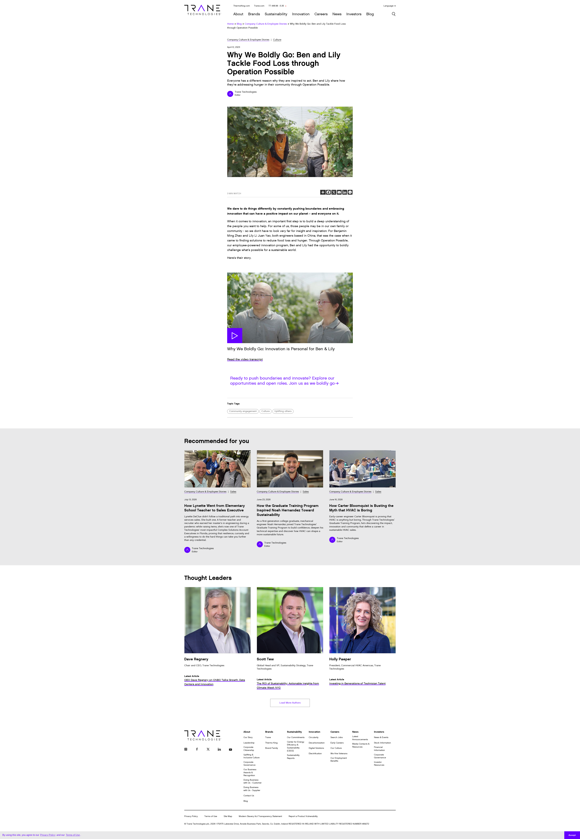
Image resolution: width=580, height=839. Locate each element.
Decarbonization (317, 742)
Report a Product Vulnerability (303, 816)
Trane (268, 737)
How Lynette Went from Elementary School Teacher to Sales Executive (214, 508)
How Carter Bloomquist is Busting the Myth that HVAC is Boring (361, 508)
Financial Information (379, 749)
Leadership (249, 742)
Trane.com (259, 5)
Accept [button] (572, 835)
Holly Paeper (340, 659)
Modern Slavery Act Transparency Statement (260, 816)
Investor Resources (379, 764)
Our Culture (336, 748)
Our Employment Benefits (338, 759)
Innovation (301, 14)
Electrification (315, 753)
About (238, 14)
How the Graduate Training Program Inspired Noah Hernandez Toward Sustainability (288, 510)
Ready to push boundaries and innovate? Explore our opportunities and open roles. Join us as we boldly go (282, 380)
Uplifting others (283, 411)
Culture (277, 39)
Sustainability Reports (293, 757)
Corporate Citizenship (248, 749)
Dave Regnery (196, 659)
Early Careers (337, 742)
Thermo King (271, 742)
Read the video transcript (245, 359)
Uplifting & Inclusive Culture (251, 756)
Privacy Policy (191, 816)
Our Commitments (295, 737)
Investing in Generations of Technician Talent (357, 683)
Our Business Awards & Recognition (249, 772)
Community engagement (243, 411)
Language (388, 6)
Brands (254, 14)
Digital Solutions (316, 748)
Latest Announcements (360, 738)
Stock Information (382, 742)
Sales (233, 491)
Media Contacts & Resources (360, 745)
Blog (370, 14)
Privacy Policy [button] (47, 835)
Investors (353, 14)
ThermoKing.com (241, 5)
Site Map (228, 816)
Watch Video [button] (234, 335)
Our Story (248, 737)
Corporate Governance (249, 764)
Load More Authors (290, 702)
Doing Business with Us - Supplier (251, 789)
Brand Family (271, 748)
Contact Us (248, 795)
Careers (321, 14)
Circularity (313, 737)
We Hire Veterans (338, 753)
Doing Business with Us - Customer (252, 781)
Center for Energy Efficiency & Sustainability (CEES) (295, 746)
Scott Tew (265, 659)
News (337, 14)
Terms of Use (210, 816)
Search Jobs (336, 737)
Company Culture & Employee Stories (248, 39)
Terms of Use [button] (73, 835)
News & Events (381, 737)
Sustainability (276, 14)
